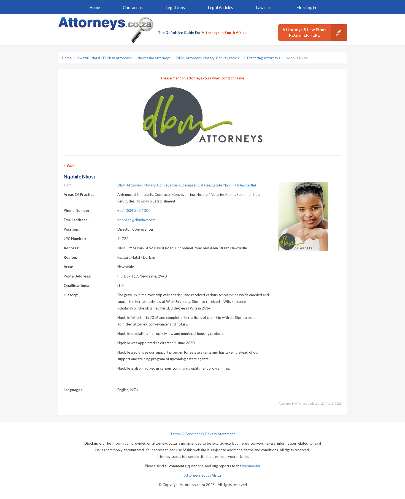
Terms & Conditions (186, 434)
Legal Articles (220, 7)
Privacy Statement (220, 434)
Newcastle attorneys (154, 58)
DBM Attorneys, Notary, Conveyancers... (208, 58)
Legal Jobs (175, 7)
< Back (69, 165)
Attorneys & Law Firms (304, 32)
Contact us (133, 7)
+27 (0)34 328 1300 (133, 210)
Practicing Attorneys (263, 58)
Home (94, 7)
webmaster (251, 466)
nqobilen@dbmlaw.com (136, 220)
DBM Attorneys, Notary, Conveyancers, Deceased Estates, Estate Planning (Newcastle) (186, 185)
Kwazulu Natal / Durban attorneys (104, 58)
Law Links (265, 7)
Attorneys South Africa (202, 475)
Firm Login (306, 7)
